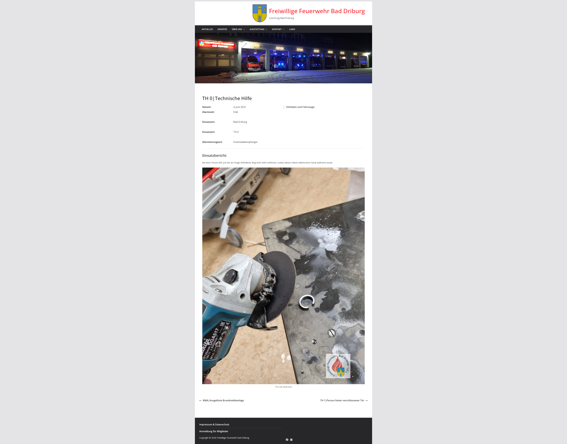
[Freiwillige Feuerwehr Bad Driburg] (283, 34)
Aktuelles (207, 29)
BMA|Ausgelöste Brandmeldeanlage (223, 400)
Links (292, 29)
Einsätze (222, 29)
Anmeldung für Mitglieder (213, 431)
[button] (243, 29)
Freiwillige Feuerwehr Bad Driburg (317, 11)
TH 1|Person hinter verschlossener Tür (342, 400)
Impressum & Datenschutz (214, 424)
